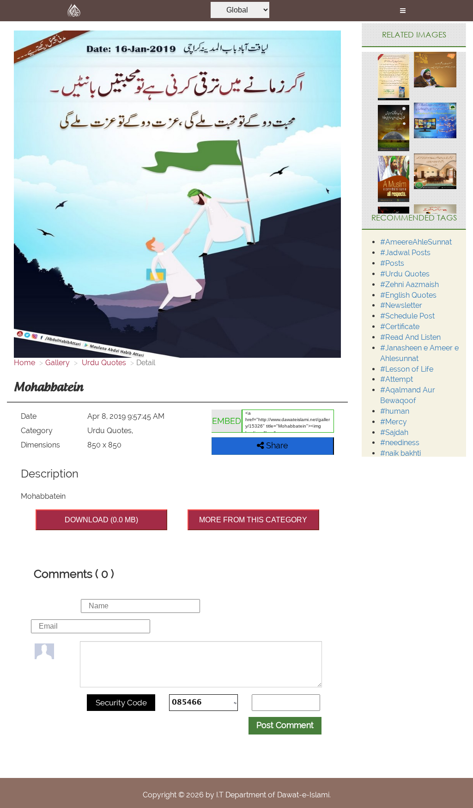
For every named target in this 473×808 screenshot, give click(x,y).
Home (24, 362)
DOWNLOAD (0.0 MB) (101, 520)
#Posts (392, 263)
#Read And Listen (410, 337)
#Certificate (399, 326)
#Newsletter (401, 305)
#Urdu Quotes (405, 273)
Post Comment (285, 725)
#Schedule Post (407, 316)
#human (394, 411)
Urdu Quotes (103, 362)
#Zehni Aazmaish (409, 284)
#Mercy (393, 421)
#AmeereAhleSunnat (416, 242)
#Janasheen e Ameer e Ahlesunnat (419, 353)
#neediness (399, 442)
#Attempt (396, 379)
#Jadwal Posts (405, 252)
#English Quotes (408, 295)
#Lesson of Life (406, 369)
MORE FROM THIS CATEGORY (253, 520)
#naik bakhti (400, 453)
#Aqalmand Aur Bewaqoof (407, 395)
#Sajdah (394, 432)
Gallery (57, 362)
